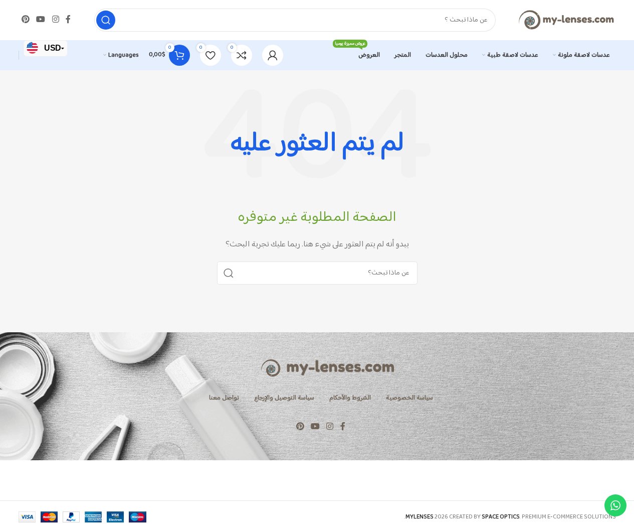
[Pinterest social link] (26, 20)
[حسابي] (272, 55)
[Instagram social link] (55, 20)
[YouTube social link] (41, 20)
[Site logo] (566, 20)
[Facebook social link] (68, 20)
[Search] (105, 20)
